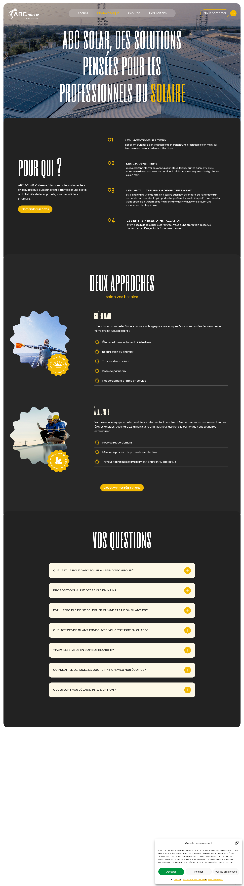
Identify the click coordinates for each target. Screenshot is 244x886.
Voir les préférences (226, 871)
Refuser (198, 871)
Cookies (177, 879)
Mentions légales (215, 879)
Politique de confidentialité (195, 879)
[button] (237, 843)
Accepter (171, 871)
